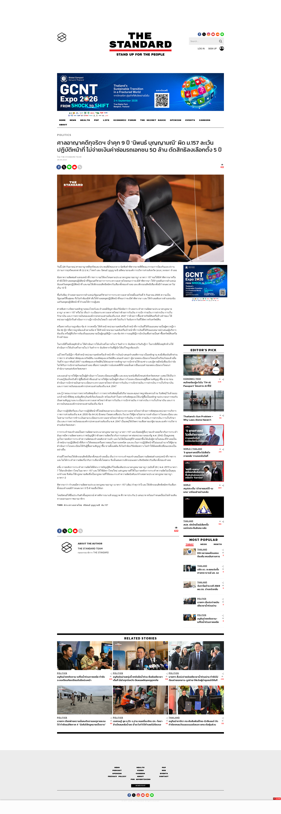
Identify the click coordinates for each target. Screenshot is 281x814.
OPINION (175, 120)
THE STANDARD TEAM (71, 156)
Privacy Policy (117, 776)
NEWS (73, 120)
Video (140, 770)
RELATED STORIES (140, 638)
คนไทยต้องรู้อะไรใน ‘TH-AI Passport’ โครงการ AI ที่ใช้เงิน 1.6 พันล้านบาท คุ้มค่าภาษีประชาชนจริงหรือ (198, 384)
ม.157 (105, 505)
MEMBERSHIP (140, 786)
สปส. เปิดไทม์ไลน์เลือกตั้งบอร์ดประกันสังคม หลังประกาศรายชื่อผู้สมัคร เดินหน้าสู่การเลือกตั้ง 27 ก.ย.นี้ (197, 526)
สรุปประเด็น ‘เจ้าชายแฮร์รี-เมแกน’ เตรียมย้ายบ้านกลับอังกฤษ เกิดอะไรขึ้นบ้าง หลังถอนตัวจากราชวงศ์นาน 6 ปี (198, 490)
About (140, 776)
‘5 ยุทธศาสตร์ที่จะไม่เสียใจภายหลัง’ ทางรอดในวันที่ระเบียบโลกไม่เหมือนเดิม (196, 454)
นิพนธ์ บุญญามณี (92, 505)
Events (164, 773)
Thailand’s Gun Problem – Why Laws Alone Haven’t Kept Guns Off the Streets (198, 418)
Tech (198, 379)
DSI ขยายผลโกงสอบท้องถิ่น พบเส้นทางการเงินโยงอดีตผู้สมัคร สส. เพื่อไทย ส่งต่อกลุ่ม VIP (208, 554)
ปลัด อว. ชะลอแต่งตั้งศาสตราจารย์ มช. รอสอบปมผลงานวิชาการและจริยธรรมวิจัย (208, 571)
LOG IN (201, 48)
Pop (164, 767)
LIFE (106, 120)
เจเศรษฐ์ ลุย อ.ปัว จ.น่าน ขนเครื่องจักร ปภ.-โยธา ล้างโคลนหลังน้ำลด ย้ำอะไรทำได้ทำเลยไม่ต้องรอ (137, 723)
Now (164, 770)
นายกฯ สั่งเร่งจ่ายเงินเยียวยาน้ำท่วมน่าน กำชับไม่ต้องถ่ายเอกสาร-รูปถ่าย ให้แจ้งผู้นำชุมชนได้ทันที (208, 603)
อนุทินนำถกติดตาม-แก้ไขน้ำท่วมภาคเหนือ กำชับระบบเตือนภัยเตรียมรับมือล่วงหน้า (208, 620)
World (187, 449)
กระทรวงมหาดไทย (73, 505)
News (117, 767)
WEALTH (85, 120)
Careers (140, 773)
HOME (62, 120)
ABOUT (63, 125)
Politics (64, 135)
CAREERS (204, 120)
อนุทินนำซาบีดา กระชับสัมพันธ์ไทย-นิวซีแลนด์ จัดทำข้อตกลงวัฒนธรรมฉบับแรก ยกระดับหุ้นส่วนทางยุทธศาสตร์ (193, 723)
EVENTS (190, 120)
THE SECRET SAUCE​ (153, 120)
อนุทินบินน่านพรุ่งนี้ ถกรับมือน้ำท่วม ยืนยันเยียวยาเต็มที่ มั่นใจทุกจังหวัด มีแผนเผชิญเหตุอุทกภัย (138, 678)
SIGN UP (212, 48)
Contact (163, 776)
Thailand (197, 449)
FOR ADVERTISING (140, 779)
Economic (188, 379)
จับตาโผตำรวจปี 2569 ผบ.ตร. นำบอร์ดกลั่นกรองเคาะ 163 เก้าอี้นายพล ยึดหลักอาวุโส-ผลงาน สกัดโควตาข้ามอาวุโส (208, 587)
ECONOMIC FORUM (124, 120)
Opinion (117, 773)
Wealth (140, 767)
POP (96, 120)
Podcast (117, 770)
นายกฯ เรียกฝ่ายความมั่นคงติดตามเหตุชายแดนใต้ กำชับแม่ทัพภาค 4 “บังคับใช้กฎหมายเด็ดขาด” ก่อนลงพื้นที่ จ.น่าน (81, 723)
